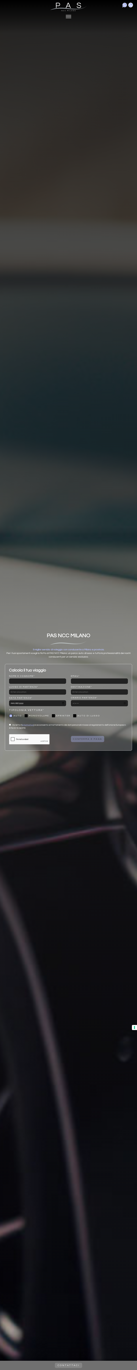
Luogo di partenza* (23, 687)
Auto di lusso (88, 716)
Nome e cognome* (22, 676)
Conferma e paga (87, 739)
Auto (18, 716)
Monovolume (39, 716)
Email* (75, 676)
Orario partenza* (84, 698)
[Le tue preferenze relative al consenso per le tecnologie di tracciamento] (134, 1027)
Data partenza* (20, 698)
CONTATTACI (68, 1365)
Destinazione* (81, 687)
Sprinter (63, 716)
